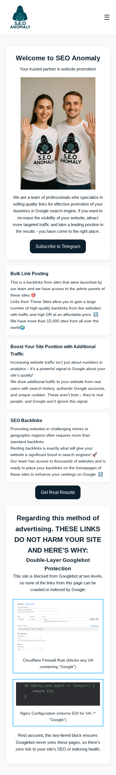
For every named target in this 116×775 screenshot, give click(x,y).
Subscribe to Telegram (57, 246)
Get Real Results (58, 492)
